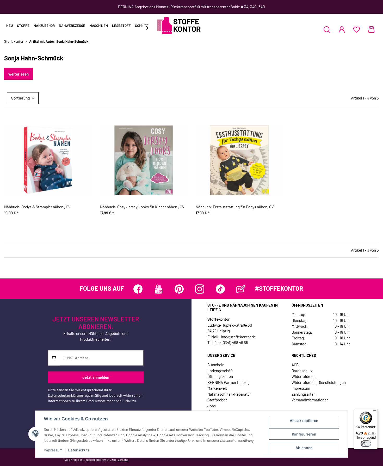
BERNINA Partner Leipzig (228, 382)
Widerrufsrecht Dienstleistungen (319, 382)
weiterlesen (18, 74)
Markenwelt (217, 388)
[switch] (366, 443)
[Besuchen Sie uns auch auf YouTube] (158, 289)
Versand (123, 459)
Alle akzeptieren (304, 420)
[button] (326, 29)
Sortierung (20, 98)
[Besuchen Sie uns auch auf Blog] (241, 289)
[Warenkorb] (371, 29)
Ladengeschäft (220, 370)
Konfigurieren (304, 434)
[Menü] (375, 412)
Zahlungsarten (304, 394)
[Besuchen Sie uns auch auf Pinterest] (179, 289)
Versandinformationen (310, 399)
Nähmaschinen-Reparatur (229, 394)
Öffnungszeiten (220, 376)
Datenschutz (79, 450)
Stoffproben (217, 399)
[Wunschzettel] (356, 29)
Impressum (53, 450)
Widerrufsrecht (304, 376)
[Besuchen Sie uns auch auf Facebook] (138, 289)
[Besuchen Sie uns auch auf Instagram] (199, 289)
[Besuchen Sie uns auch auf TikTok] (220, 289)
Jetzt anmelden (95, 377)
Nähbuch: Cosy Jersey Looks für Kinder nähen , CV (142, 206)
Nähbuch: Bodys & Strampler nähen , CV (37, 206)
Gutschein (215, 364)
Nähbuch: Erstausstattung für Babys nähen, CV (235, 206)
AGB (295, 364)
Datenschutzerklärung (65, 395)
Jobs (211, 405)
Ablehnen (304, 447)
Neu (9, 25)
